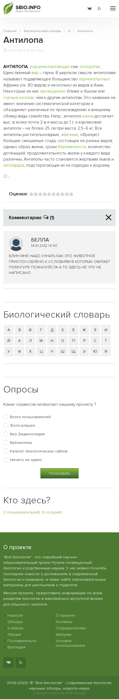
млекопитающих (53, 66)
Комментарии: (31, 217)
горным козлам (18, 97)
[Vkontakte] (89, 8)
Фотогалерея (22, 425)
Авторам (63, 634)
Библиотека (21, 442)
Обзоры (15, 621)
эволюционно (53, 91)
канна (87, 116)
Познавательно (22, 640)
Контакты (64, 621)
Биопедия (16, 647)
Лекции (14, 634)
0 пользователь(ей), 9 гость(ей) (32, 512)
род (33, 66)
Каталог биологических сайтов (39, 451)
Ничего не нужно (26, 459)
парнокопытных (94, 79)
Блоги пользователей (30, 417)
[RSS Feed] (99, 8)
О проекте (65, 615)
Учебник (15, 628)
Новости (15, 615)
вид (35, 72)
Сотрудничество (71, 628)
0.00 (39, 50)
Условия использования (70, 643)
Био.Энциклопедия (27, 434)
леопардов (13, 165)
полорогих (90, 66)
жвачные (69, 134)
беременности (72, 147)
